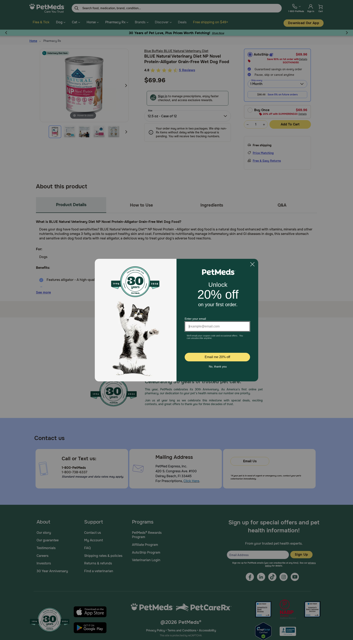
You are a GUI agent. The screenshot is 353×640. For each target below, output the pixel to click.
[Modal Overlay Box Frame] (176, 320)
